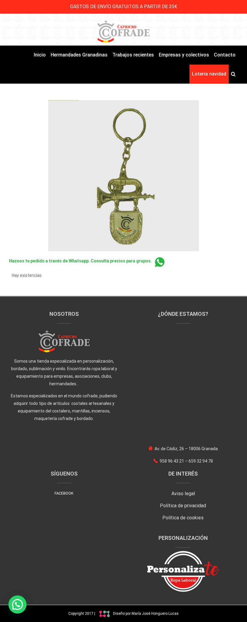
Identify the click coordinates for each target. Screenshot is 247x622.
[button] (233, 74)
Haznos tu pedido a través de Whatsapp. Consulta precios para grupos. (80, 260)
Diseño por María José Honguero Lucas (146, 613)
